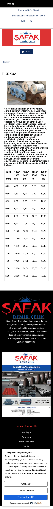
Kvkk (23, 21)
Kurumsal (26, 437)
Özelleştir (25, 484)
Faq (30, 21)
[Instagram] (29, 25)
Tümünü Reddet (26, 490)
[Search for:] (24, 62)
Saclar (26, 446)
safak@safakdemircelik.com (31, 15)
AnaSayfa (26, 432)
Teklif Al (29, 51)
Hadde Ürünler (26, 442)
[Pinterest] (33, 25)
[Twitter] (24, 25)
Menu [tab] (10, 3)
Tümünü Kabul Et (26, 497)
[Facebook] (20, 25)
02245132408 (32, 10)
